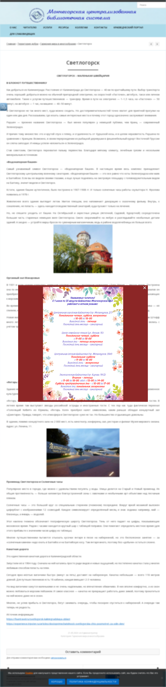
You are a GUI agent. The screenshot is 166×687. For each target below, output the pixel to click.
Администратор (90, 633)
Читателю (30, 27)
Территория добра (28, 43)
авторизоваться (58, 657)
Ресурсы (64, 27)
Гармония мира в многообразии (58, 43)
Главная (11, 43)
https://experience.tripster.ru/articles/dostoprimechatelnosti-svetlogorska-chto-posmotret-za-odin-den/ (65, 623)
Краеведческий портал (128, 27)
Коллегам (81, 27)
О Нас (13, 27)
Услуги (47, 27)
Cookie (29, 673)
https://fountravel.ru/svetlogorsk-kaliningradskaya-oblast (38, 619)
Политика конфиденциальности (92, 681)
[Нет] (162, 678)
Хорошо (57, 681)
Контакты (100, 27)
